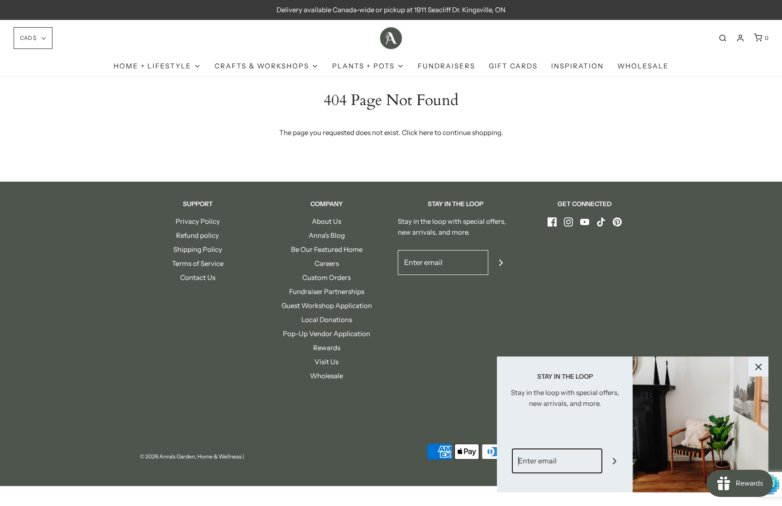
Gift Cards (513, 66)
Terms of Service (198, 263)
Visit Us (327, 361)
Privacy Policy (198, 221)
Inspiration (577, 66)
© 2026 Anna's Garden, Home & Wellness (191, 456)
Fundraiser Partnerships (326, 291)
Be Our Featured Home (326, 249)
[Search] (722, 38)
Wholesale (643, 66)
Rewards (326, 347)
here (426, 132)
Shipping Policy (197, 249)
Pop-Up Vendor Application (326, 333)
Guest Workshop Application (326, 305)
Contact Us (197, 277)
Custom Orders (326, 277)
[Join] (500, 262)
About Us (326, 221)
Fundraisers (446, 66)
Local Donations (326, 319)
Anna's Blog (327, 235)
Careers (327, 263)
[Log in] (740, 38)
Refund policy (197, 235)
